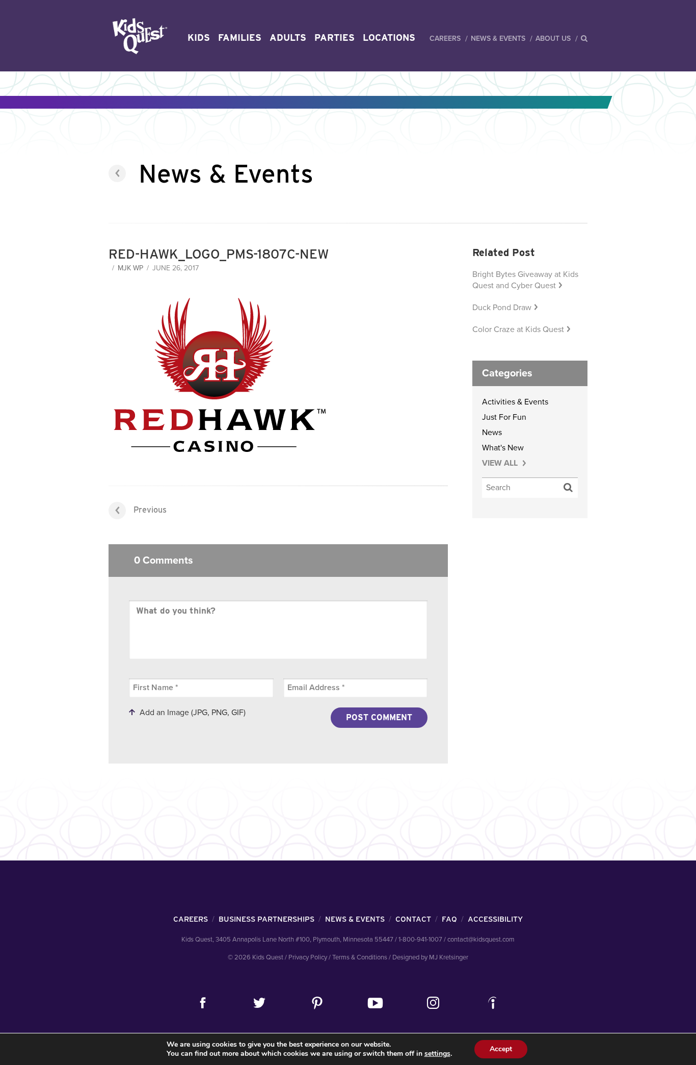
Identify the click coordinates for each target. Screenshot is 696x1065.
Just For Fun (504, 417)
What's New (503, 448)
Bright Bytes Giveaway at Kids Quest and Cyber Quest (525, 280)
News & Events (498, 38)
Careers (445, 38)
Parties (334, 37)
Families (239, 37)
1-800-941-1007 (420, 939)
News (492, 432)
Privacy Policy (307, 957)
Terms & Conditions (359, 957)
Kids (199, 37)
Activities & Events (515, 402)
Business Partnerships (266, 919)
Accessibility (495, 919)
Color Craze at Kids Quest (518, 329)
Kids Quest (138, 36)
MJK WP (130, 268)
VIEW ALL (501, 463)
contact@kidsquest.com (481, 939)
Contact (413, 919)
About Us (553, 38)
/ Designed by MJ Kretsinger (428, 957)
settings (437, 1053)
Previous (150, 510)
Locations (389, 37)
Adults (288, 37)
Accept (501, 1049)
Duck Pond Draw (501, 307)
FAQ (449, 919)
